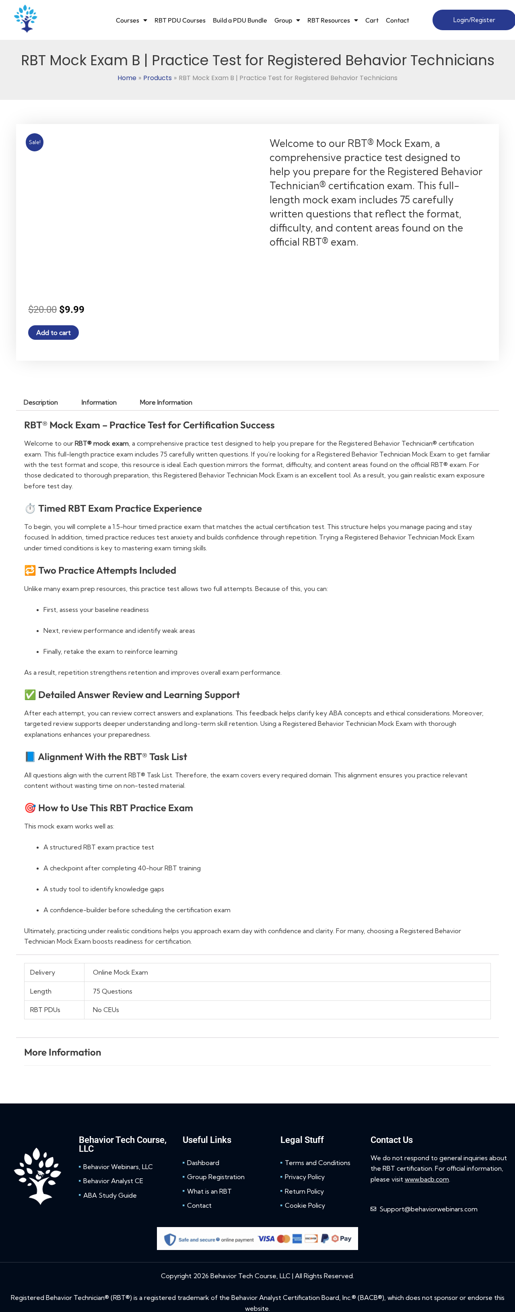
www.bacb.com (427, 1179)
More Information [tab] (166, 402)
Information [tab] (99, 402)
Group (283, 20)
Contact (397, 20)
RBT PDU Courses (180, 20)
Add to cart (53, 333)
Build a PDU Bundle (240, 20)
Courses (127, 20)
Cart (372, 20)
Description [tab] (41, 402)
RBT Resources (328, 20)
